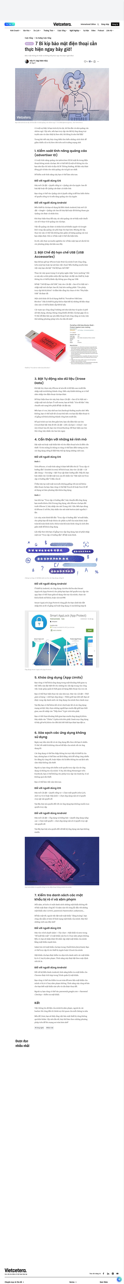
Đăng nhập (105, 24)
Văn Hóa (26, 30)
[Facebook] (103, 1274)
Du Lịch (36, 30)
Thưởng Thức (48, 30)
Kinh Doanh (14, 30)
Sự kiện (86, 30)
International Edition (88, 24)
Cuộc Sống (61, 30)
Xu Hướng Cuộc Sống (43, 38)
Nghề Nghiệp (74, 30)
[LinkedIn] (108, 1274)
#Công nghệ (39, 1028)
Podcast (101, 30)
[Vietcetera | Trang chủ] (62, 24)
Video (93, 30)
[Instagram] (113, 1274)
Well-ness (29, 43)
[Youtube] (117, 1274)
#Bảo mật (49, 1028)
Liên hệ (109, 30)
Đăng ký (115, 24)
